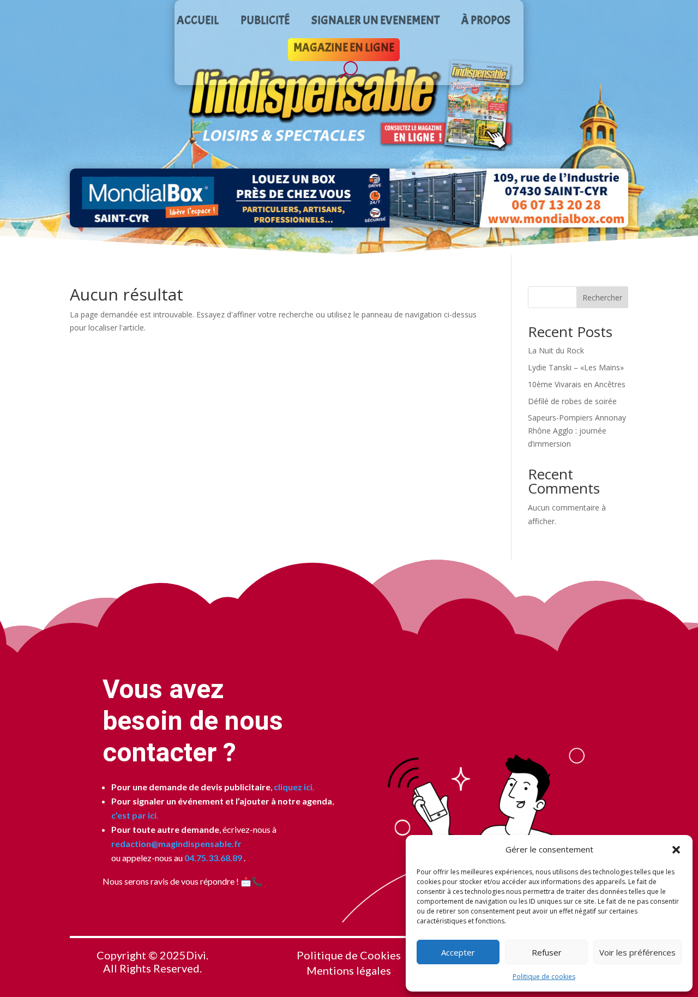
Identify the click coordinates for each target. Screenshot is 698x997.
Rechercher (602, 297)
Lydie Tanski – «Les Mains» (576, 367)
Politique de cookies (544, 976)
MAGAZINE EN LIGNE (343, 49)
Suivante (616, 198)
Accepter (458, 952)
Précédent (82, 198)
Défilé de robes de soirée (572, 401)
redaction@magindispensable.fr (176, 843)
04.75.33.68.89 (212, 857)
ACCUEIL (198, 21)
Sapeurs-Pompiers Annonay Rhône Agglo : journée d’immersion (577, 430)
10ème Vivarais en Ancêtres (576, 384)
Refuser (547, 952)
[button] (676, 849)
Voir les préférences (637, 952)
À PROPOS (485, 21)
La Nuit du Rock (556, 350)
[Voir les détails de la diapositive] (349, 198)
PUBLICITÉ (265, 21)
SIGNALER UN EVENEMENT (375, 21)
